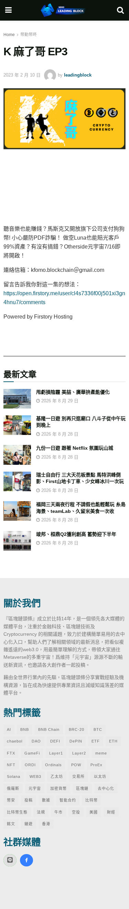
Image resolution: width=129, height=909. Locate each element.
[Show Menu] (8, 10)
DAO (36, 741)
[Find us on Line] (10, 860)
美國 (93, 812)
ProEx (96, 765)
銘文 (11, 824)
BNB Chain (49, 729)
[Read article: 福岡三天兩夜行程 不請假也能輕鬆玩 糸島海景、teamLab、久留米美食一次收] (17, 511)
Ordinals (53, 765)
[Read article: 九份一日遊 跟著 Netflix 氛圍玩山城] (17, 454)
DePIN (75, 741)
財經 (111, 812)
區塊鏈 (82, 788)
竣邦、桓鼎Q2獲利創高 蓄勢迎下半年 (76, 534)
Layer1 (56, 753)
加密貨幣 (58, 788)
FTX (11, 753)
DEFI (55, 741)
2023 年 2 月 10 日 (22, 75)
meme (101, 753)
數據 (46, 800)
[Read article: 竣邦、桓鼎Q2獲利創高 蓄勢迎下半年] (17, 541)
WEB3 (35, 776)
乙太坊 (57, 776)
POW (76, 765)
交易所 (78, 776)
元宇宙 (35, 788)
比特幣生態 (17, 812)
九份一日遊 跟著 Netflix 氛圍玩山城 (74, 448)
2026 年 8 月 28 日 (59, 434)
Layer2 (79, 753)
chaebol (14, 741)
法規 (41, 812)
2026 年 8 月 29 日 (59, 400)
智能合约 (68, 800)
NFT (11, 765)
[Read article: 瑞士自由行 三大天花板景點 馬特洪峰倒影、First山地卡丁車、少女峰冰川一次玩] (17, 481)
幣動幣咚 (28, 34)
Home (9, 34)
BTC (98, 729)
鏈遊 (28, 824)
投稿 (28, 800)
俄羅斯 (13, 788)
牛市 (58, 812)
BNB (24, 729)
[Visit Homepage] (64, 10)
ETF (96, 741)
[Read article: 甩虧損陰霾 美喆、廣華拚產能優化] (17, 399)
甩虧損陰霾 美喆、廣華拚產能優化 (73, 392)
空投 (76, 812)
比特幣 (91, 800)
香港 (46, 824)
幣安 (11, 800)
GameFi (32, 753)
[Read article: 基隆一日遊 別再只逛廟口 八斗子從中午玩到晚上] (17, 425)
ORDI (30, 765)
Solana (13, 776)
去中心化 (106, 788)
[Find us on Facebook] (26, 860)
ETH (113, 741)
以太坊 (100, 776)
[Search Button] (120, 10)
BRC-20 (76, 729)
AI (9, 729)
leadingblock (78, 75)
